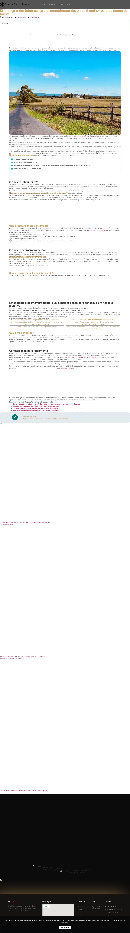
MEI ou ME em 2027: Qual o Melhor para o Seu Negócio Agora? (22, 656)
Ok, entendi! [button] (65, 927)
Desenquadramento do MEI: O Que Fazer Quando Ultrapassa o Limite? (25, 522)
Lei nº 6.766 (113, 261)
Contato (61, 4)
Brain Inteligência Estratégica (87, 136)
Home (43, 4)
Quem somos (52, 4)
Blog (68, 4)
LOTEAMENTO (34, 17)
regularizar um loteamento (97, 230)
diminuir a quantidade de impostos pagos (81, 357)
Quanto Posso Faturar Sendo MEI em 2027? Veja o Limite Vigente (23, 790)
